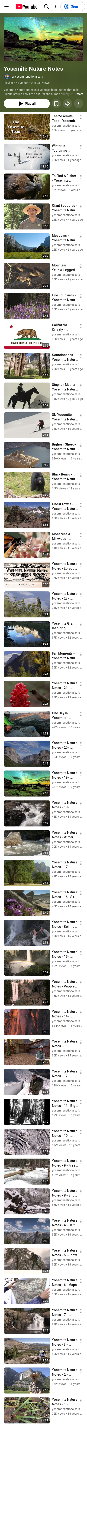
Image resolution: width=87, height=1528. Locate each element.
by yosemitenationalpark (27, 76)
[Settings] (55, 6)
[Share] (67, 103)
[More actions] (78, 103)
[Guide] (6, 6)
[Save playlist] (56, 103)
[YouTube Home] (26, 6)
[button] (43, 39)
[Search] (46, 6)
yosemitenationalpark (66, 125)
